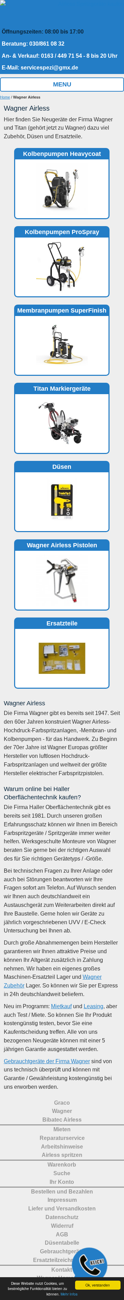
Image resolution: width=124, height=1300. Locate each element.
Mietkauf (61, 1006)
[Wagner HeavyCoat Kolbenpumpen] (62, 166)
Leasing (93, 1006)
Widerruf (62, 1226)
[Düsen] (62, 401)
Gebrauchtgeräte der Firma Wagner (47, 1061)
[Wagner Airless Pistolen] (62, 557)
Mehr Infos (69, 1294)
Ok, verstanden (97, 1285)
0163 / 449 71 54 (61, 56)
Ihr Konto (62, 1182)
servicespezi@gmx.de (49, 68)
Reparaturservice (62, 1138)
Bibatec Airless (62, 1120)
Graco (62, 1103)
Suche (61, 1173)
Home (5, 97)
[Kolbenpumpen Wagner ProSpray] (62, 244)
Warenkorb (62, 1165)
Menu (62, 84)
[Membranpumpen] (62, 323)
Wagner (62, 1111)
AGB (62, 1234)
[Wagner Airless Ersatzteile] (62, 636)
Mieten (62, 1129)
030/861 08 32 (46, 44)
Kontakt (61, 1270)
